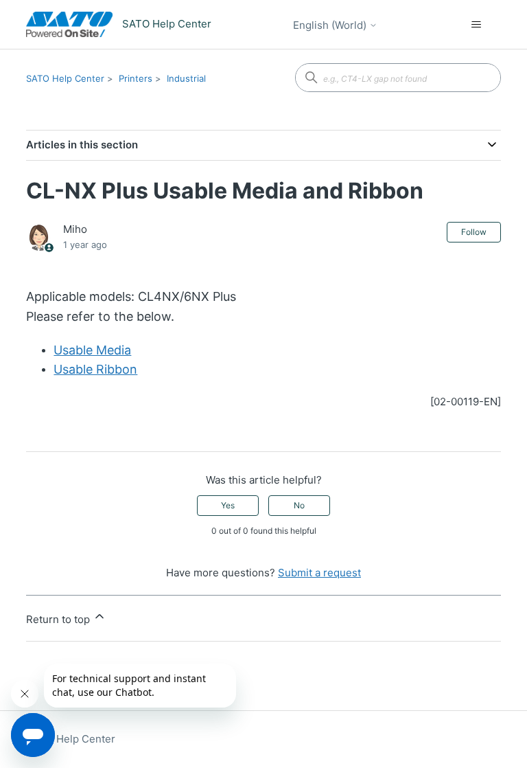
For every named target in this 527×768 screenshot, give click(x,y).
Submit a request (319, 572)
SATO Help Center (65, 78)
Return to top (59, 619)
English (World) (331, 25)
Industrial (186, 78)
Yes (228, 505)
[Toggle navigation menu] (476, 25)
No (299, 505)
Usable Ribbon (95, 369)
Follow (474, 232)
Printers (135, 78)
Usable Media (92, 350)
